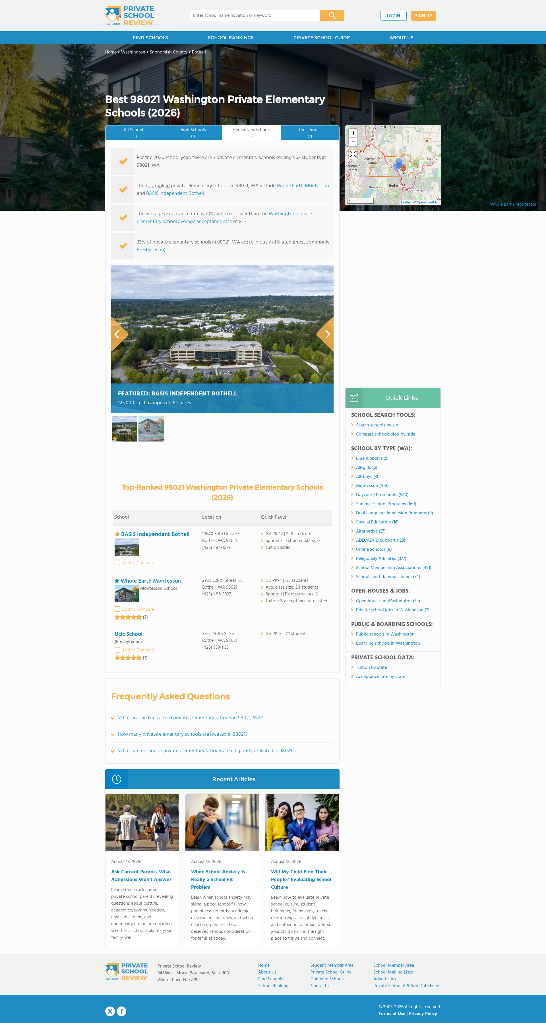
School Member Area (393, 965)
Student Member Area (332, 965)
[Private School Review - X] (110, 1011)
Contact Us (321, 986)
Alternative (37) (371, 531)
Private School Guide (331, 972)
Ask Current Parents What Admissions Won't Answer (141, 876)
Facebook (121, 1011)
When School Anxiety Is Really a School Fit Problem (218, 879)
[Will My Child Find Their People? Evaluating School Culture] (302, 823)
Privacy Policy (423, 1014)
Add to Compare (138, 563)
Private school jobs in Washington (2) (393, 610)
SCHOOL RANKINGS (231, 37)
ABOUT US (401, 37)
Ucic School (128, 634)
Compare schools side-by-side (385, 434)
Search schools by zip (377, 425)
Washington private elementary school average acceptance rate (224, 218)
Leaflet (406, 202)
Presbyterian (150, 250)
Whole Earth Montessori (513, 204)
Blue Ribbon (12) (371, 458)
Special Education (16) (377, 522)
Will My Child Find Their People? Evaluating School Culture (301, 879)
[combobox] (251, 15)
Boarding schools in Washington (388, 643)
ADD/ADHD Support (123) (380, 540)
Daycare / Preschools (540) (382, 495)
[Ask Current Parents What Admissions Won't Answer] (142, 823)
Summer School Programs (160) (386, 504)
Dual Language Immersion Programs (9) (394, 513)
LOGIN (393, 16)
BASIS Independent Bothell (175, 193)
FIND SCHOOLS (150, 37)
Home (264, 965)
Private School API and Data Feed (406, 986)
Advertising (384, 979)
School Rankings (274, 986)
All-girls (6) (366, 467)
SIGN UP (423, 16)
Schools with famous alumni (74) (388, 577)
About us (267, 972)
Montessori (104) (372, 485)
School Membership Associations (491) (393, 567)
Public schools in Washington (385, 634)
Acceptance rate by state (380, 676)
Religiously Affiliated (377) (381, 558)
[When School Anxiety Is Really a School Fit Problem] (222, 823)
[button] (403, 169)
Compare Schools (328, 979)
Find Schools (270, 979)
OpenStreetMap (428, 202)
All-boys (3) (367, 476)
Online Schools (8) (374, 549)
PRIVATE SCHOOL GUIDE (321, 37)
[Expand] (353, 154)
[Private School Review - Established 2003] (129, 15)
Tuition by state (371, 667)
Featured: (177, 394)
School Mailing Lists (393, 972)
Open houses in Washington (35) (388, 601)
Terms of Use (392, 1014)
